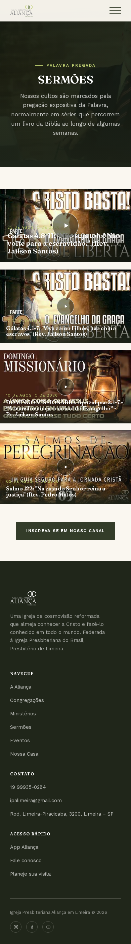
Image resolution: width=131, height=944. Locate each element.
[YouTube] (48, 927)
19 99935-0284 (28, 787)
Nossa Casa (24, 754)
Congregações (27, 700)
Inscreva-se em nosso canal (65, 530)
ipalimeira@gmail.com (36, 801)
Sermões (21, 727)
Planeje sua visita (30, 874)
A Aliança (20, 687)
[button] (65, 225)
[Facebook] (32, 927)
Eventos (20, 741)
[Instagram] (15, 927)
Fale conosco (26, 861)
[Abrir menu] (115, 10)
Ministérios (23, 714)
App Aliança (24, 847)
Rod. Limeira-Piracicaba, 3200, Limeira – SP (62, 814)
